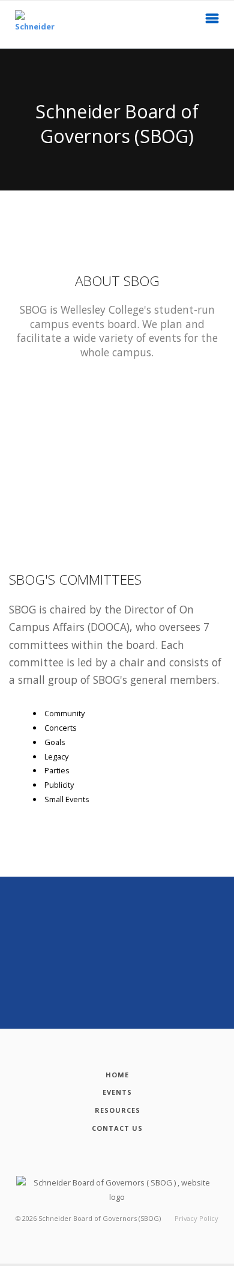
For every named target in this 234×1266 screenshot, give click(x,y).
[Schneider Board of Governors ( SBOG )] (29, 24)
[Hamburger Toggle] (212, 21)
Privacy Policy (196, 1218)
